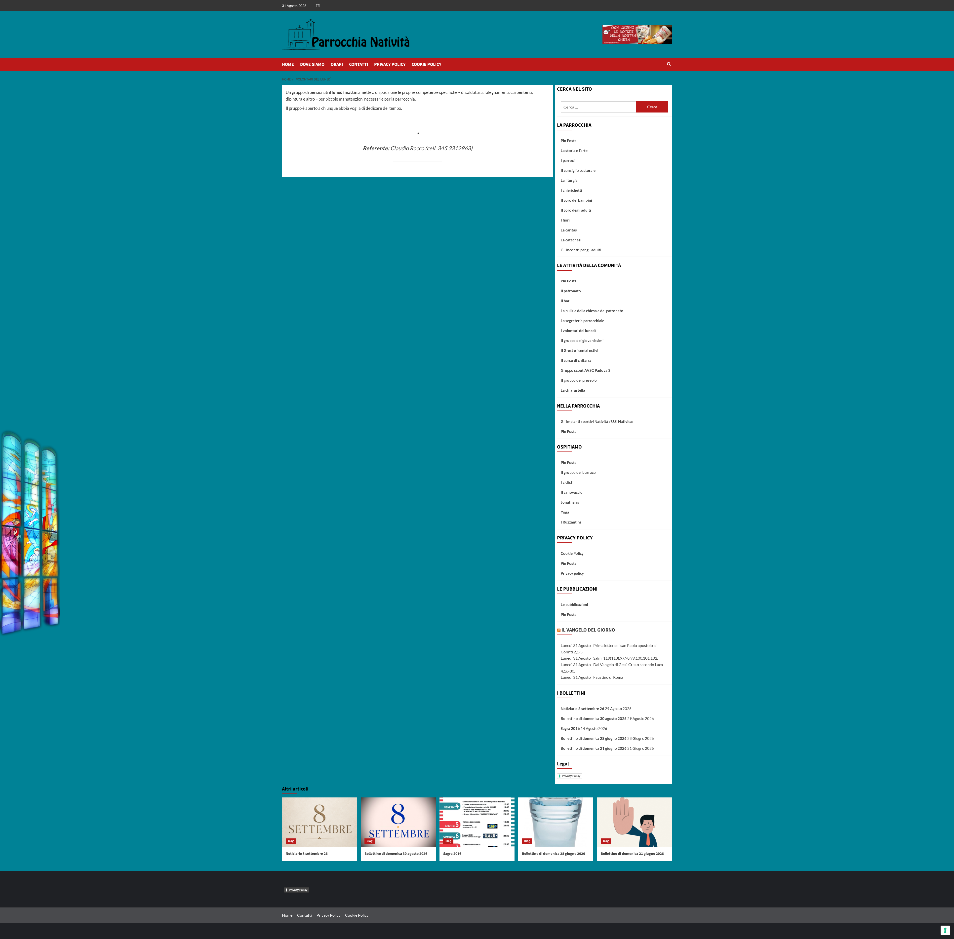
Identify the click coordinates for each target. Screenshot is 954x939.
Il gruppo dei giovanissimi (582, 340)
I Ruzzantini (571, 522)
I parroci (568, 160)
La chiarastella (573, 390)
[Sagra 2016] (477, 822)
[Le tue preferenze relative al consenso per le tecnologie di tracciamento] (945, 930)
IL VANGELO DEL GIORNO (588, 630)
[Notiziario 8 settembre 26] (319, 822)
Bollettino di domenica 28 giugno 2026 (594, 738)
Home (287, 915)
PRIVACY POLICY (389, 64)
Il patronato (571, 291)
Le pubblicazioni (574, 604)
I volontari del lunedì (578, 330)
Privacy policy (572, 573)
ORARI (337, 64)
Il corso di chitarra (576, 360)
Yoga (565, 512)
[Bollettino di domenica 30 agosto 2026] (398, 822)
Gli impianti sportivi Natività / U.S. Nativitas (597, 421)
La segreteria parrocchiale (582, 320)
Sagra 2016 (570, 728)
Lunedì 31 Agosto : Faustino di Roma (592, 677)
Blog (291, 841)
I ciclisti (567, 482)
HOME (288, 64)
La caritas (569, 230)
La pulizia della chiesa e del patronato (592, 310)
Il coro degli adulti (576, 210)
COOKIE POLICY (426, 64)
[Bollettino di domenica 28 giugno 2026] (555, 822)
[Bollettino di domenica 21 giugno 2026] (634, 822)
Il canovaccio (572, 492)
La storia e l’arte (574, 150)
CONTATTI (358, 64)
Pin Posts (568, 140)
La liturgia (569, 180)
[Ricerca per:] (598, 107)
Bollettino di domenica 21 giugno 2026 (594, 748)
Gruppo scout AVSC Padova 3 (585, 370)
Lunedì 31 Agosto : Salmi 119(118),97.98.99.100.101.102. (609, 658)
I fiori (565, 220)
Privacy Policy (571, 776)
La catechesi (571, 240)
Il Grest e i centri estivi (579, 350)
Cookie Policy (572, 553)
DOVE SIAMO (312, 64)
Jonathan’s (570, 502)
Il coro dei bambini (576, 200)
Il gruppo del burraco (578, 472)
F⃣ (317, 5)
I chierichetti (571, 190)
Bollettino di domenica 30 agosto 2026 (594, 718)
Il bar (565, 301)
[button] (669, 64)
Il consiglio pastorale (578, 170)
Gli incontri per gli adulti (581, 250)
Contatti (304, 915)
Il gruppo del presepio (579, 380)
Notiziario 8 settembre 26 (582, 708)
